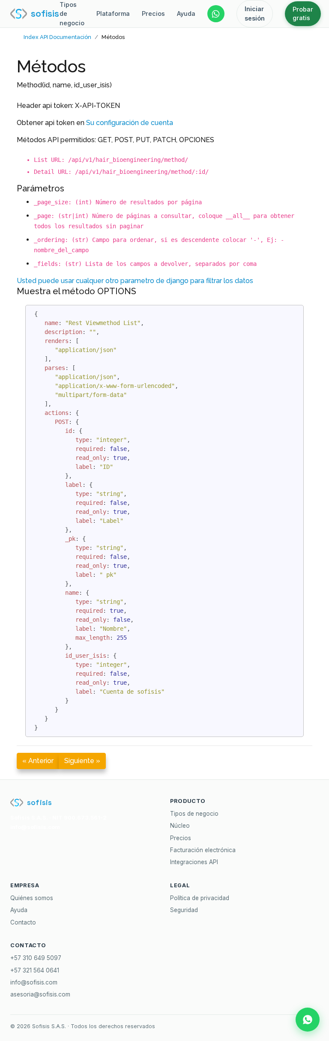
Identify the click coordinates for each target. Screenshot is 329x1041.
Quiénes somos (31, 898)
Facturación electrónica (203, 850)
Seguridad (184, 910)
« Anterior (38, 761)
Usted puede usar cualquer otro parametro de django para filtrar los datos (135, 281)
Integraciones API (194, 862)
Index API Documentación (57, 37)
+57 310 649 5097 (35, 957)
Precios (153, 13)
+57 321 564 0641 (34, 970)
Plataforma (113, 13)
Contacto (23, 922)
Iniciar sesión (255, 13)
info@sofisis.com (33, 982)
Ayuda (186, 13)
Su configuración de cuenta (129, 123)
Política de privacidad (199, 898)
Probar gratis (303, 13)
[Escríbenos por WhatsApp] (215, 13)
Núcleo (180, 825)
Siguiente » (82, 761)
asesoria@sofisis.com (40, 994)
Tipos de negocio (72, 14)
